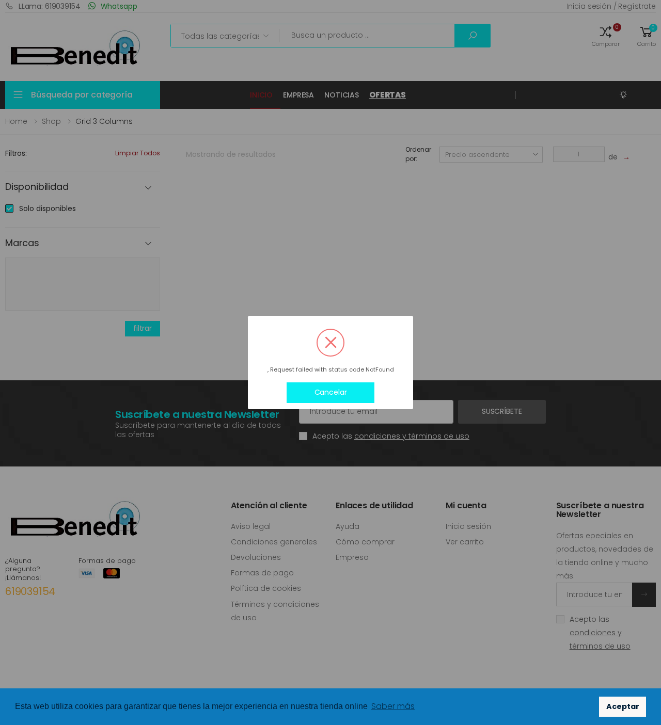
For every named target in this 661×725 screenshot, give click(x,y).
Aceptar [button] (622, 706)
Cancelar (330, 392)
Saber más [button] (393, 706)
